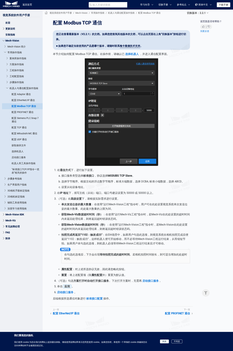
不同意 (177, 341)
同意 (164, 341)
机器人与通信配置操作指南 (24, 88)
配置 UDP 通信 (19, 139)
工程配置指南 (17, 76)
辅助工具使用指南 (17, 202)
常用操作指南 (15, 52)
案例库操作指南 (18, 58)
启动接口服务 (19, 157)
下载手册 (223, 4)
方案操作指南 (17, 64)
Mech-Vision (12, 40)
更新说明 (10, 28)
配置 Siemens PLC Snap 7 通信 (25, 120)
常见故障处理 (12, 226)
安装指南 (10, 34)
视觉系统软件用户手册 (16, 15)
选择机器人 (18, 151)
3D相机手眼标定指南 (19, 190)
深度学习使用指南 (17, 208)
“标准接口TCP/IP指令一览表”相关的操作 (25, 171)
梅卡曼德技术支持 (130, 45)
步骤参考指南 (15, 178)
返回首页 (27, 4)
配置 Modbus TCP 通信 (24, 106)
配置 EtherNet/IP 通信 (23, 100)
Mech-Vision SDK (14, 214)
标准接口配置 (94, 298)
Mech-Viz (10, 220)
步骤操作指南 (17, 82)
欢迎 (7, 22)
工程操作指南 (17, 70)
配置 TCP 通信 (19, 127)
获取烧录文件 (19, 145)
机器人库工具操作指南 (23, 163)
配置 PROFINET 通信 (22, 112)
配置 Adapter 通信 (21, 94)
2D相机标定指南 (16, 196)
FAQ (7, 232)
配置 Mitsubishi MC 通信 (24, 133)
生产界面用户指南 (17, 184)
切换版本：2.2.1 (196, 13)
